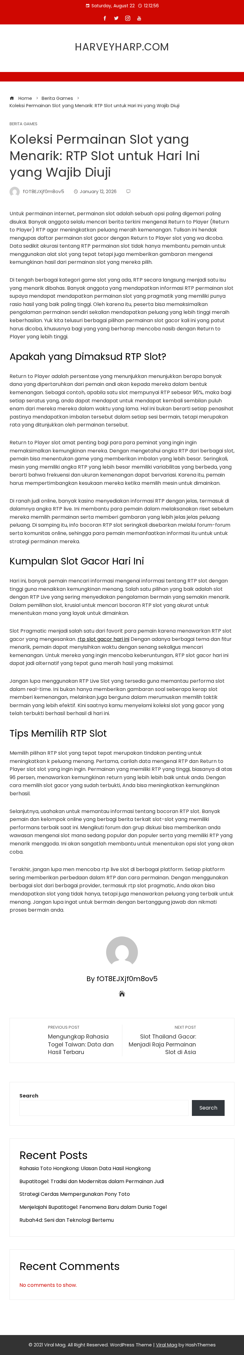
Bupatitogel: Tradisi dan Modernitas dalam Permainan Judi (91, 1181)
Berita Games (23, 124)
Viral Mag (166, 1345)
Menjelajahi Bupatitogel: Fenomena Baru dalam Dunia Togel (93, 1207)
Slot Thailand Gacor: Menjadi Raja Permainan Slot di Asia (162, 1040)
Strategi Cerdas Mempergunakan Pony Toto (74, 1194)
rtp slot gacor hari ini (103, 639)
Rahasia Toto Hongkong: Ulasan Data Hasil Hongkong (85, 1168)
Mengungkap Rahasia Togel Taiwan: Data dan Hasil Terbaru (81, 1040)
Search (28, 1095)
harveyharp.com (122, 47)
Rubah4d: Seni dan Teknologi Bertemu (66, 1220)
